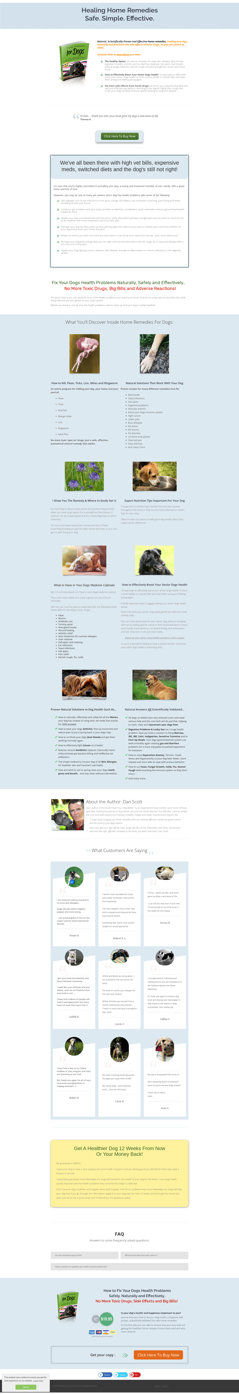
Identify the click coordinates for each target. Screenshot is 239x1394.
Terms (164, 1386)
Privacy (157, 1386)
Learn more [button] (38, 1381)
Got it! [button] (26, 1387)
